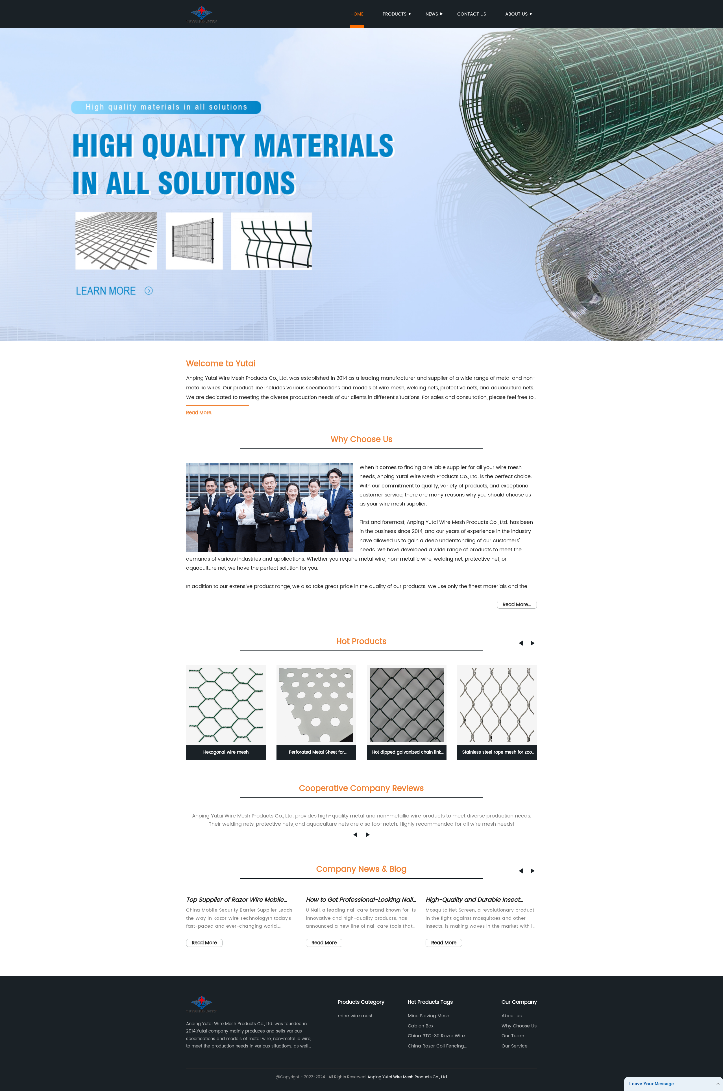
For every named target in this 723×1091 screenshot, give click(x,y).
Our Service (515, 1046)
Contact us (471, 14)
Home (356, 14)
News (432, 14)
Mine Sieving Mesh (428, 1015)
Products (394, 14)
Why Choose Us (519, 1026)
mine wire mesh (356, 1015)
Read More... (200, 413)
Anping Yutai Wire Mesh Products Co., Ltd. (407, 1077)
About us (516, 14)
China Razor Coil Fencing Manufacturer (436, 1046)
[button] (521, 643)
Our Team (513, 1036)
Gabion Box (421, 1026)
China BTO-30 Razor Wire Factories (436, 1036)
